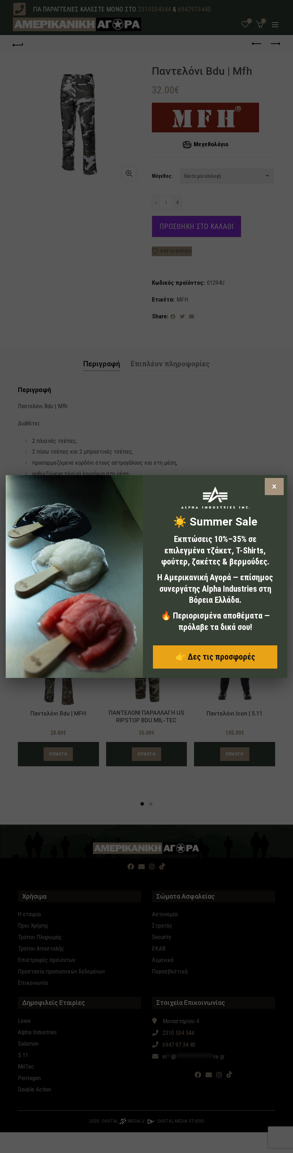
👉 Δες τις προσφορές (215, 657)
